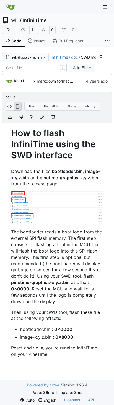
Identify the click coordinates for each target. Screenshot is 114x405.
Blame (71, 106)
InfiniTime (34, 20)
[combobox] (34, 68)
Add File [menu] (80, 67)
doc (74, 57)
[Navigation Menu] (105, 6)
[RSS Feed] (8, 30)
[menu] (27, 400)
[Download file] (10, 116)
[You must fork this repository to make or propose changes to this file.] (42, 116)
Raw (32, 106)
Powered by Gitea (43, 385)
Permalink (51, 106)
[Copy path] (100, 57)
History (90, 106)
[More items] (107, 41)
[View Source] (10, 106)
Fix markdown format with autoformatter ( (68, 81)
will (15, 20)
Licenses (72, 400)
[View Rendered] (18, 106)
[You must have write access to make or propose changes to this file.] (53, 116)
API (91, 400)
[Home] (10, 7)
